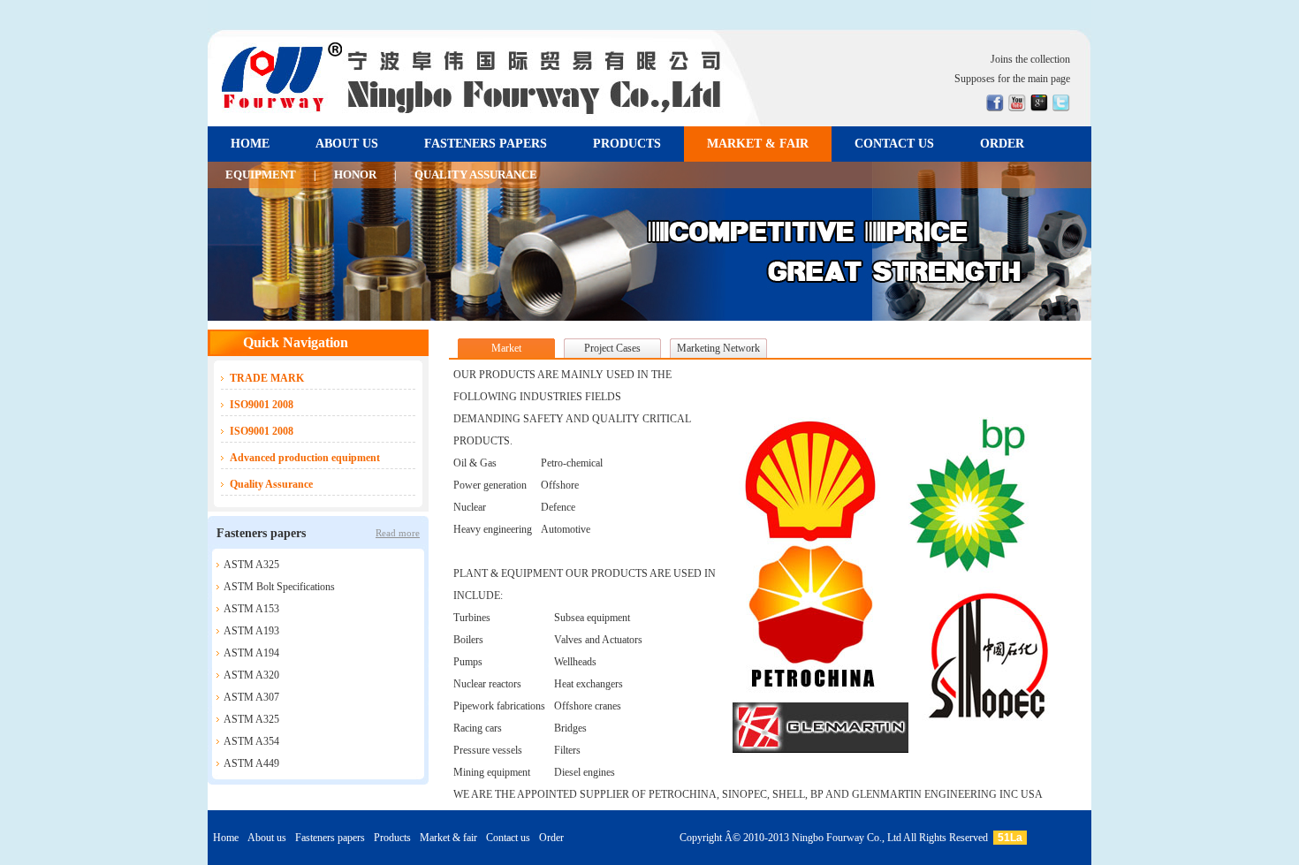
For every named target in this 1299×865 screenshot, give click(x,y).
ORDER (1002, 143)
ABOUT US (346, 143)
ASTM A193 (251, 631)
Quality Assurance (271, 484)
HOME (250, 143)
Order (551, 837)
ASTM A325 (251, 564)
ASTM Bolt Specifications (279, 586)
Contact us (508, 837)
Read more (398, 532)
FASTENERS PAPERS (485, 143)
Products (392, 837)
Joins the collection (1030, 59)
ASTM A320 (251, 675)
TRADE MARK (267, 378)
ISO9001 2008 (261, 404)
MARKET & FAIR (758, 143)
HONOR (355, 174)
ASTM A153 (251, 609)
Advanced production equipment (305, 457)
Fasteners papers (330, 837)
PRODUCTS (627, 143)
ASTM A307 (251, 697)
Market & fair (448, 837)
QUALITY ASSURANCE (475, 174)
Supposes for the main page (1012, 78)
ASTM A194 (251, 653)
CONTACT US (894, 143)
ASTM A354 (251, 741)
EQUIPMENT (260, 174)
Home (226, 837)
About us (266, 837)
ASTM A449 (251, 763)
